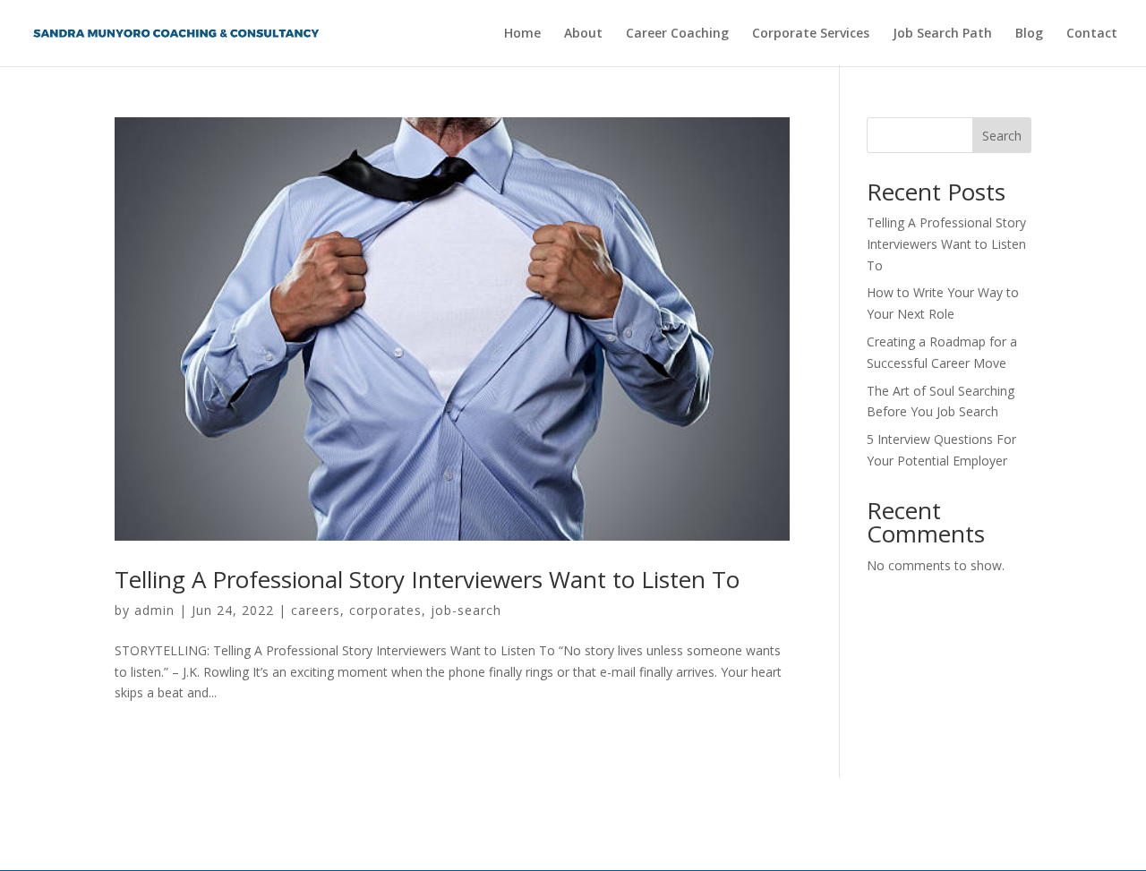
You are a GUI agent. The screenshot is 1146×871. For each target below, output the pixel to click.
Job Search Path (942, 34)
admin (154, 610)
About (583, 34)
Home (522, 34)
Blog (1029, 34)
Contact (1091, 34)
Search (1002, 135)
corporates (385, 610)
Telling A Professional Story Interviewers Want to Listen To (427, 579)
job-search (466, 610)
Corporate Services (810, 34)
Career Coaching (677, 34)
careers (315, 610)
